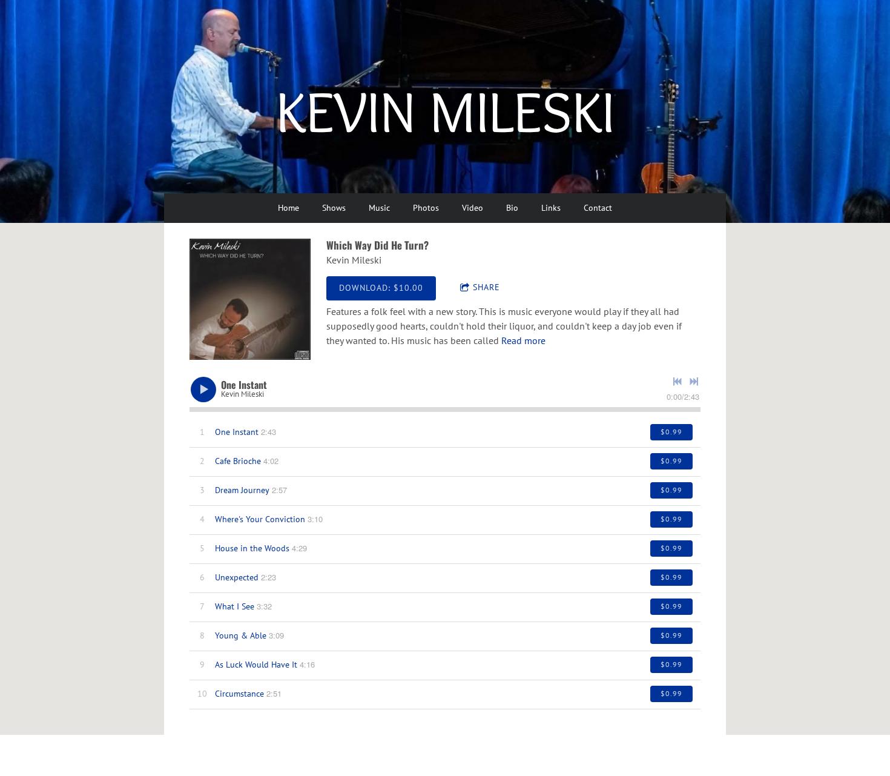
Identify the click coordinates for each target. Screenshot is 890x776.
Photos (426, 207)
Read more (523, 340)
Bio (512, 207)
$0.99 (671, 431)
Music (379, 207)
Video (472, 207)
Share (486, 287)
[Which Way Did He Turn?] (250, 299)
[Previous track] (677, 381)
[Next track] (693, 381)
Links (551, 207)
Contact (598, 207)
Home (288, 207)
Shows (334, 207)
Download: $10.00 (381, 287)
